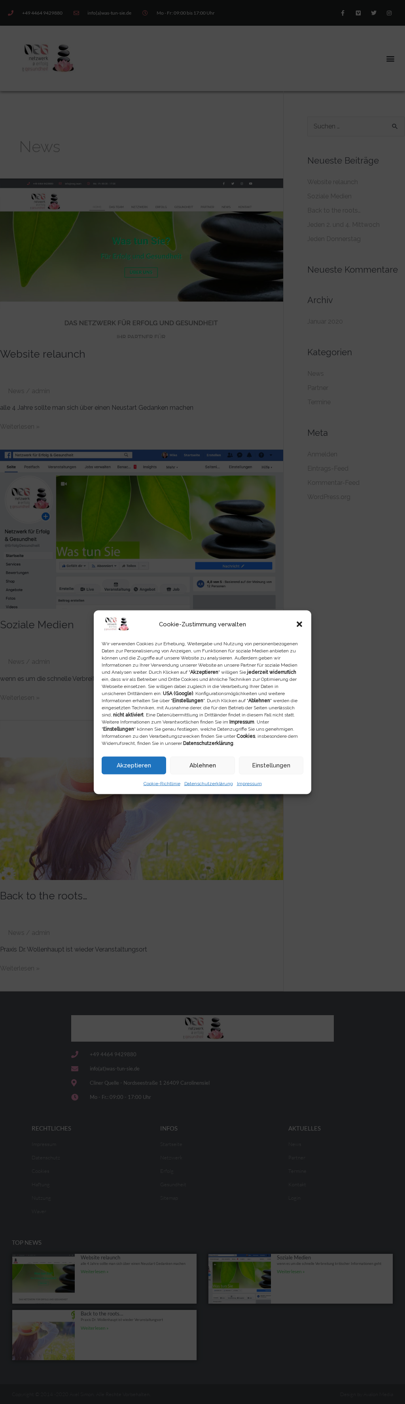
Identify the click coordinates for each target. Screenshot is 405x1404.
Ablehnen (202, 765)
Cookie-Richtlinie (162, 783)
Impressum (249, 783)
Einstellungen (271, 765)
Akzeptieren (134, 765)
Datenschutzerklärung (208, 783)
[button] (299, 624)
